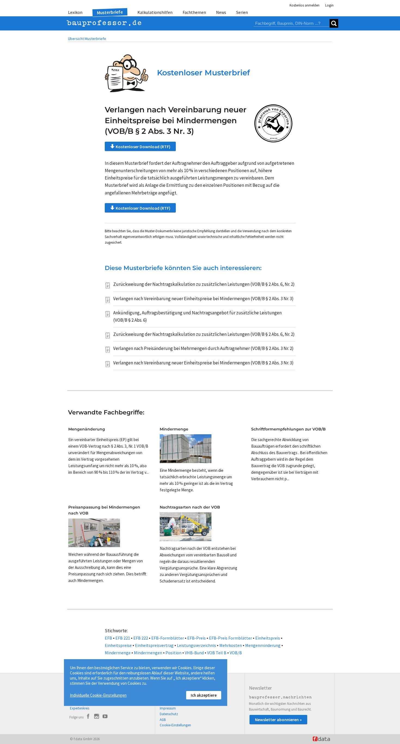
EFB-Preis (196, 638)
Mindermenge (118, 652)
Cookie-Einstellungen (175, 725)
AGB (163, 719)
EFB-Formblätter (167, 638)
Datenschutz (169, 714)
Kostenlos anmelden (304, 5)
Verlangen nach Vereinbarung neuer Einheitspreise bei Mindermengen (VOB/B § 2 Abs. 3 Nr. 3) (203, 299)
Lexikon (75, 12)
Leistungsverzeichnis (196, 645)
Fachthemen (194, 12)
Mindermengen (148, 652)
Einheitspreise (118, 645)
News (221, 12)
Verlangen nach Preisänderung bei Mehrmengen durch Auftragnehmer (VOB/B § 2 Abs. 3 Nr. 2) (203, 348)
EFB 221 (122, 638)
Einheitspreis (267, 638)
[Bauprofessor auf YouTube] (105, 717)
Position (173, 652)
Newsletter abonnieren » (278, 719)
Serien (242, 12)
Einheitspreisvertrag (154, 645)
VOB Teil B (216, 652)
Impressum (168, 708)
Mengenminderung (263, 645)
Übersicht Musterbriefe (87, 38)
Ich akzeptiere (204, 695)
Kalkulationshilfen (155, 12)
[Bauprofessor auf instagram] (97, 717)
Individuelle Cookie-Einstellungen (98, 695)
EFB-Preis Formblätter (230, 638)
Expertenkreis (79, 708)
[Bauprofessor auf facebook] (88, 717)
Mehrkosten (230, 645)
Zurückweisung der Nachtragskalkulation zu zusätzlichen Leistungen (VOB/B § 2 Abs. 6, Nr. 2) (204, 284)
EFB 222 (140, 638)
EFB (108, 638)
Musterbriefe (110, 12)
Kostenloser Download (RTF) (143, 146)
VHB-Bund (194, 652)
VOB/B (236, 652)
